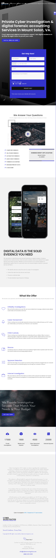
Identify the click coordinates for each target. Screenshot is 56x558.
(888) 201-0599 (28, 554)
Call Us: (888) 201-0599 (11, 40)
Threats (19, 3)
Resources (51, 3)
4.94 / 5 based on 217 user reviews (33, 512)
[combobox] (14, 63)
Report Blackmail (32, 3)
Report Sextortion (42, 3)
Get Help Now (8, 414)
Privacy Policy (17, 530)
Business (13, 3)
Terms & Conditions (8, 530)
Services (24, 3)
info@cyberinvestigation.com (28, 551)
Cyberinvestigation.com (27, 533)
